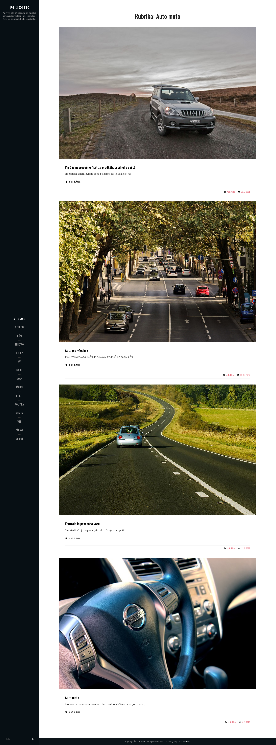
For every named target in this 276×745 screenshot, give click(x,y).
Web (19, 421)
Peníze (19, 396)
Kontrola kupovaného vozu (82, 523)
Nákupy (19, 387)
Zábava (19, 430)
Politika (19, 404)
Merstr (19, 7)
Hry (19, 361)
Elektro (19, 344)
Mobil (19, 370)
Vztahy (19, 413)
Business (19, 327)
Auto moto (19, 319)
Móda (19, 378)
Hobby (19, 353)
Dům (19, 336)
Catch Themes (184, 741)
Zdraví (19, 438)
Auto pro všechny (76, 350)
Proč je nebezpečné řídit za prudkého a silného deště (100, 167)
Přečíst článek (72, 181)
